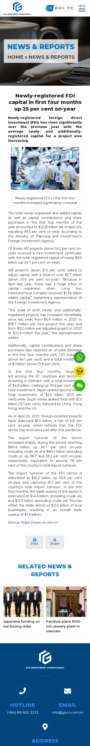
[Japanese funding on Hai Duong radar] (23, 601)
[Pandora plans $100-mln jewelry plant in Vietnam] (66, 601)
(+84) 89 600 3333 (22, 712)
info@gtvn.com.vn (67, 712)
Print (35, 544)
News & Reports (52, 57)
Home (15, 57)
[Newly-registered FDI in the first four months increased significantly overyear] (45, 168)
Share (54, 544)
